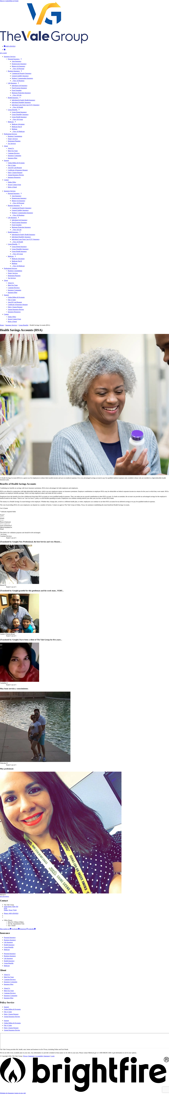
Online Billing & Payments (16, 163)
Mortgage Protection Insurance (21, 93)
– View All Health (17, 107)
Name (2, 515)
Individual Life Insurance (19, 85)
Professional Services (10, 134)
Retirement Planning (14, 141)
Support (6, 160)
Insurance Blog (12, 158)
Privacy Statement (28, 1056)
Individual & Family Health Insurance (23, 100)
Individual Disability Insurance (21, 102)
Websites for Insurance (13, 1093)
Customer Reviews (14, 153)
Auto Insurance (16, 61)
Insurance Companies (14, 155)
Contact (6, 180)
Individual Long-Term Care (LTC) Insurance (25, 105)
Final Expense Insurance (19, 88)
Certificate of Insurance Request (18, 170)
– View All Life (16, 95)
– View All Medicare (18, 131)
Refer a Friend (12, 187)
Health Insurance (13, 97)
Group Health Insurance (19, 117)
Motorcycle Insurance (18, 66)
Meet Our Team (13, 151)
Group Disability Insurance (20, 114)
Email (2, 518)
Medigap (14, 129)
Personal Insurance (14, 59)
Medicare (11, 122)
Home (2, 325)
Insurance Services (9, 56)
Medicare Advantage (18, 124)
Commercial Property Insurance (21, 73)
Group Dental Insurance (19, 112)
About (6, 146)
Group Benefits (13, 110)
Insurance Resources (14, 177)
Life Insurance (12, 83)
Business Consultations (15, 136)
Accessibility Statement (42, 1056)
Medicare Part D (17, 126)
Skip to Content (5, 1)
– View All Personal (18, 68)
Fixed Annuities (17, 90)
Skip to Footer (14, 1)
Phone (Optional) (5, 522)
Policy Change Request (15, 172)
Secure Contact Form (14, 184)
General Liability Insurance (20, 76)
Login (52, 1056)
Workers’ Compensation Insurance (22, 78)
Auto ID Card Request (15, 167)
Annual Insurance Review (16, 175)
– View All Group (17, 119)
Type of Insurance (6, 525)
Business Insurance (14, 71)
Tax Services (12, 143)
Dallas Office (12, 182)
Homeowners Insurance (19, 64)
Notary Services (13, 139)
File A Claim (12, 165)
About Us (11, 148)
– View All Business (18, 80)
